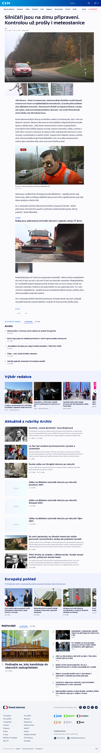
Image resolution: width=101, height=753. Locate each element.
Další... (75, 9)
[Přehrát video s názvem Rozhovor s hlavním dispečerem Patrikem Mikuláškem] (49, 165)
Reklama (27, 719)
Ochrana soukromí (27, 749)
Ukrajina (20, 9)
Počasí (67, 9)
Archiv (19, 313)
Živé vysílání (7, 719)
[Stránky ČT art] (68, 722)
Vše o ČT (6, 741)
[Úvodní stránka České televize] (14, 707)
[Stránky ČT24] (58, 716)
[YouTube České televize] (88, 707)
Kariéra (26, 731)
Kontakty (27, 741)
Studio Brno (28, 722)
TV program (7, 716)
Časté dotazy (28, 738)
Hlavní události (9, 9)
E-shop (5, 734)
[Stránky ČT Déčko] (57, 722)
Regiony (49, 9)
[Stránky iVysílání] (82, 716)
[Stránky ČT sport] (69, 716)
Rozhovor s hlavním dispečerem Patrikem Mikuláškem (31, 186)
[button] (49, 165)
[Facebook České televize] (84, 707)
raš (6, 28)
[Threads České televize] (96, 707)
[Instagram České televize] (80, 707)
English (18, 749)
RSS (97, 749)
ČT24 (26, 313)
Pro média (27, 716)
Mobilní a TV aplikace (10, 738)
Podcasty (6, 728)
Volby (27, 9)
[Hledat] (89, 3)
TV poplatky (7, 722)
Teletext (6, 725)
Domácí (35, 9)
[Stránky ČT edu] (80, 722)
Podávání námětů (30, 734)
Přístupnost (39, 749)
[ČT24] (6, 3)
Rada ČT (26, 728)
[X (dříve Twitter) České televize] (92, 707)
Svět (42, 9)
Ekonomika (59, 9)
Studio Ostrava (29, 725)
